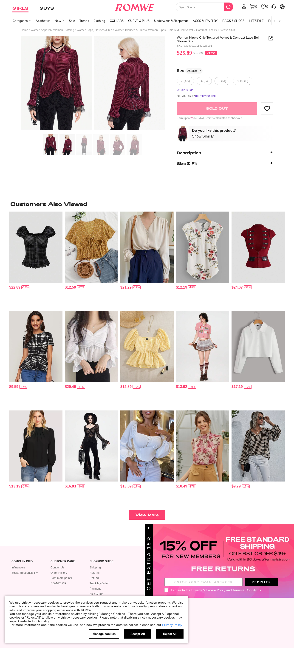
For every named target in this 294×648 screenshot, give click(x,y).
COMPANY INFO (22, 561)
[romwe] (134, 6)
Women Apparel (41, 30)
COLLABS (117, 21)
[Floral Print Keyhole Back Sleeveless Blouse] (202, 446)
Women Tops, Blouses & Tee (94, 30)
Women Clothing (63, 30)
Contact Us (57, 567)
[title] (147, 204)
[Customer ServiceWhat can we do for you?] (274, 6)
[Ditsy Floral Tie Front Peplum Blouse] (91, 247)
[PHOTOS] (93, 84)
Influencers (18, 567)
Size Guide (96, 594)
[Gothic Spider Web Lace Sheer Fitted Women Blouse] (91, 446)
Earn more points (61, 578)
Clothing (99, 21)
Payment (95, 588)
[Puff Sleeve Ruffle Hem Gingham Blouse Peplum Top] (147, 346)
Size (187, 70)
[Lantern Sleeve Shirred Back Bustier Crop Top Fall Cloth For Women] (147, 446)
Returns (94, 572)
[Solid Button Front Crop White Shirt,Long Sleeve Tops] (258, 346)
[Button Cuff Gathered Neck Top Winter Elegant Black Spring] (35, 446)
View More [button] (147, 515)
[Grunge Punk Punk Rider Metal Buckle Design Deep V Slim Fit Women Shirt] (258, 247)
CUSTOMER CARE (63, 561)
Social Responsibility (24, 572)
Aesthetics (43, 21)
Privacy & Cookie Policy (208, 590)
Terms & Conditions (247, 590)
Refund (94, 578)
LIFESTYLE (256, 21)
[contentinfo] (14, 287)
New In (59, 21)
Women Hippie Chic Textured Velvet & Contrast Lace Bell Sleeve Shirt (218, 39)
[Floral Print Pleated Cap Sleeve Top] (202, 247)
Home (24, 30)
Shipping (95, 567)
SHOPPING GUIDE (101, 561)
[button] (267, 108)
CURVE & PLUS (139, 21)
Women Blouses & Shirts (130, 30)
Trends (84, 21)
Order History (59, 572)
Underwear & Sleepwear (171, 21)
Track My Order (99, 583)
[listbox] (244, 6)
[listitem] (35, 259)
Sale (72, 21)
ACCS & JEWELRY (205, 21)
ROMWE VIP (58, 583)
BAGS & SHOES (233, 21)
